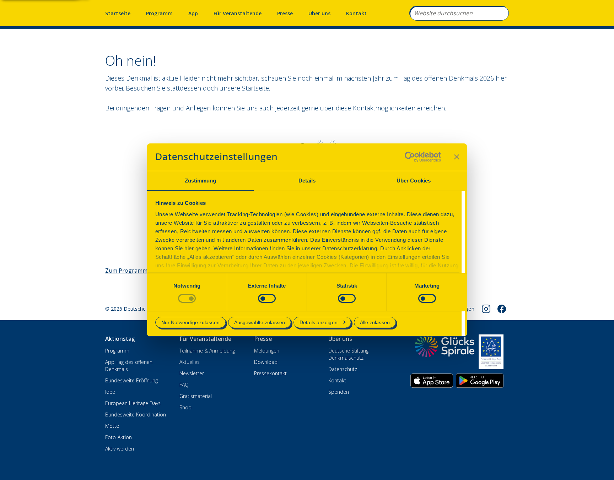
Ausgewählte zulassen (259, 322)
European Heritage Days (133, 403)
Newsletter (191, 373)
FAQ (184, 384)
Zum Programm (126, 270)
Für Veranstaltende (238, 13)
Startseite (117, 13)
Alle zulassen (375, 322)
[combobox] (459, 13)
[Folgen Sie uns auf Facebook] (501, 309)
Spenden (338, 391)
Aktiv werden (119, 448)
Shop (185, 407)
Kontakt (356, 13)
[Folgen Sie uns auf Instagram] (486, 309)
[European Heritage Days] (491, 351)
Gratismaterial (195, 396)
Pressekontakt (270, 373)
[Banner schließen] (456, 156)
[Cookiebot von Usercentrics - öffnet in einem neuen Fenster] (410, 157)
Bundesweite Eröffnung (131, 380)
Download (266, 362)
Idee (110, 391)
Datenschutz (342, 369)
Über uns (319, 13)
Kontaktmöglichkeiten (384, 108)
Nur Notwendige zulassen (190, 322)
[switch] (267, 298)
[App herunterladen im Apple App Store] (431, 380)
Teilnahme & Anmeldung (207, 350)
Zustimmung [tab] (200, 181)
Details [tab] (307, 181)
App (193, 13)
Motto (112, 425)
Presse (285, 13)
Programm (159, 13)
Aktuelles (189, 362)
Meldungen (266, 350)
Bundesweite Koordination (135, 414)
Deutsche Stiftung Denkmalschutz (348, 354)
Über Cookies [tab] (414, 181)
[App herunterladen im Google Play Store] (479, 380)
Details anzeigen (319, 322)
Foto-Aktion (118, 437)
